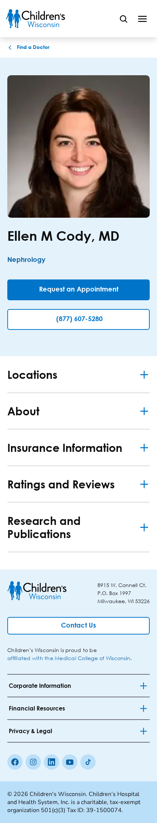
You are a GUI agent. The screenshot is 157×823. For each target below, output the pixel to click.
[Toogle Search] (123, 18)
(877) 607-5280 (79, 319)
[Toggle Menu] (142, 18)
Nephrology (26, 260)
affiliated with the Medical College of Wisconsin (68, 658)
